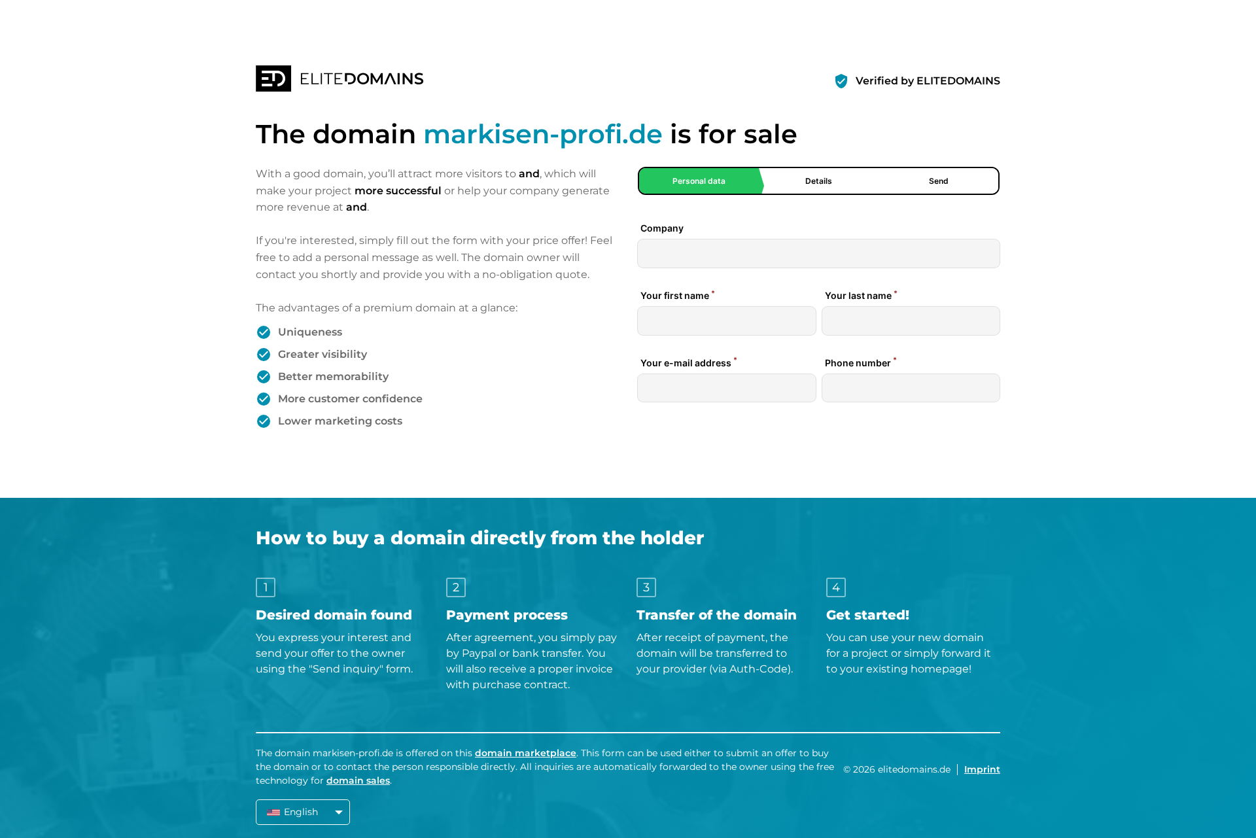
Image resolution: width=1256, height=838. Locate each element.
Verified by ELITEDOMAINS (928, 81)
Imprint (982, 769)
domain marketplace (525, 753)
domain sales (358, 780)
